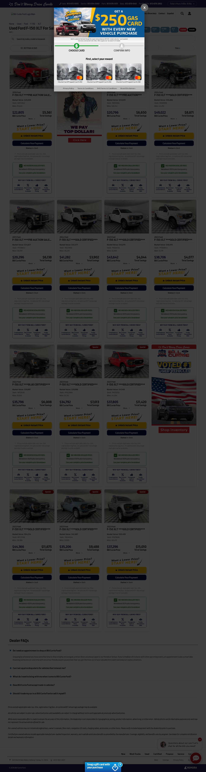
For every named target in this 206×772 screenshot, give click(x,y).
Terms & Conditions (86, 88)
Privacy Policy (68, 88)
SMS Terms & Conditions (107, 88)
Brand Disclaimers (127, 88)
